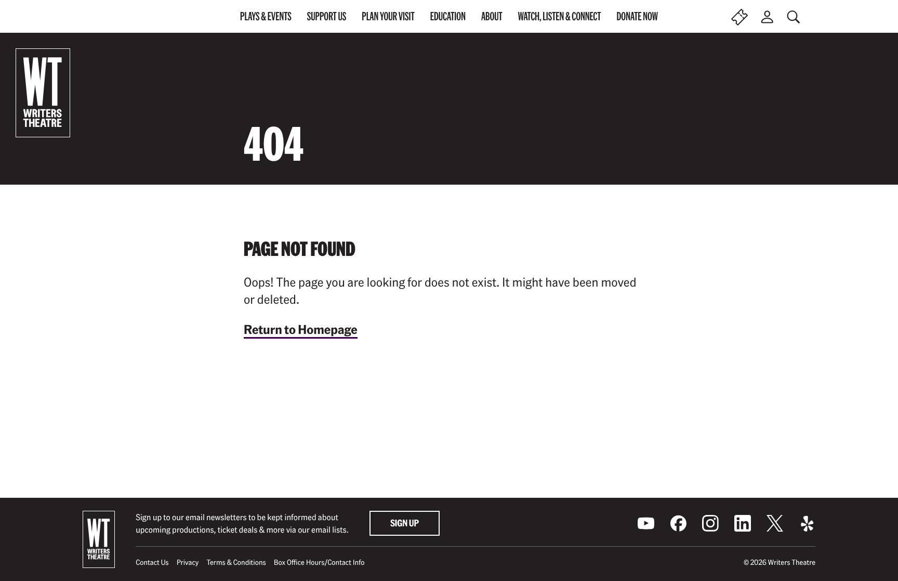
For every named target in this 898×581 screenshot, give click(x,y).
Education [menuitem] (448, 16)
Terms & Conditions (236, 562)
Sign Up (404, 523)
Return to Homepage (301, 329)
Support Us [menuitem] (327, 16)
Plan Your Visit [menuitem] (388, 16)
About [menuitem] (492, 16)
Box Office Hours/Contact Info (319, 562)
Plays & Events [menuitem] (266, 16)
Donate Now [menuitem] (637, 16)
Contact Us (152, 562)
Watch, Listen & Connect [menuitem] (559, 16)
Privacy (188, 562)
